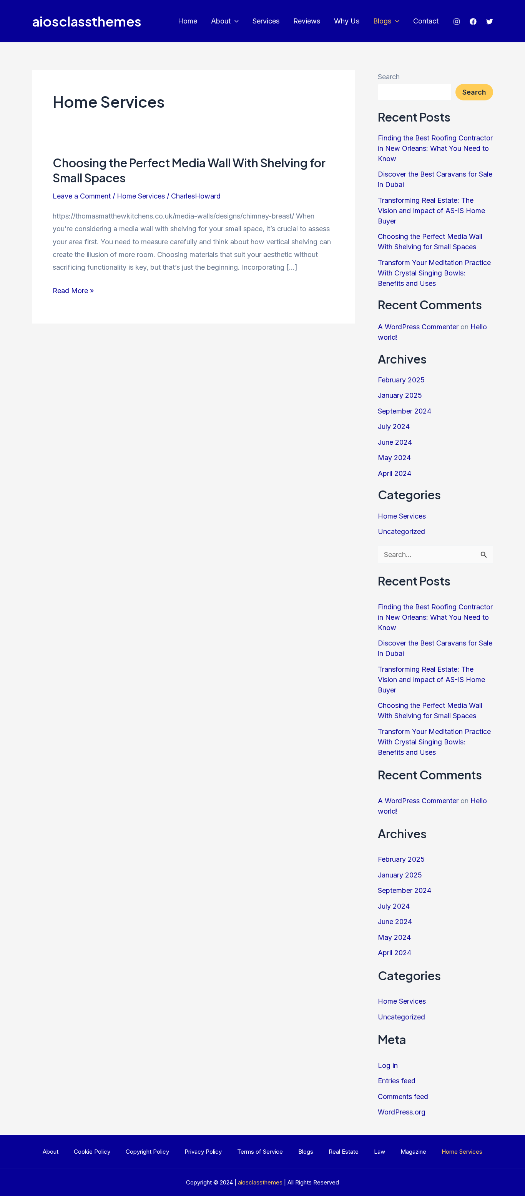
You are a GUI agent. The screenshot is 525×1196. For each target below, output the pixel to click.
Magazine (413, 1151)
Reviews (306, 21)
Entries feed (396, 1081)
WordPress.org (401, 1112)
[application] (235, 21)
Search (389, 77)
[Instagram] (456, 21)
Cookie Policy (92, 1151)
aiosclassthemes (86, 21)
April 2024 (394, 473)
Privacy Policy (203, 1151)
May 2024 (394, 458)
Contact (426, 21)
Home (187, 21)
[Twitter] (489, 21)
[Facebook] (473, 21)
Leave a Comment (82, 196)
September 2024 (404, 411)
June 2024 (395, 442)
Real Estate (344, 1151)
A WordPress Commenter (418, 327)
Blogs (382, 21)
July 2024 (394, 426)
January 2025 (400, 395)
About (221, 21)
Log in (388, 1065)
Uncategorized (401, 531)
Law (379, 1151)
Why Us (346, 21)
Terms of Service (260, 1151)
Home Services (141, 196)
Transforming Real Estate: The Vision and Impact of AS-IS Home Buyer (431, 210)
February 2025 (401, 380)
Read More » (73, 291)
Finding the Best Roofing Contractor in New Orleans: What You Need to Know (435, 148)
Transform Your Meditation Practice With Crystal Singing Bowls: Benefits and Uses (434, 273)
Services (266, 21)
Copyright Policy (147, 1151)
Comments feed (403, 1097)
